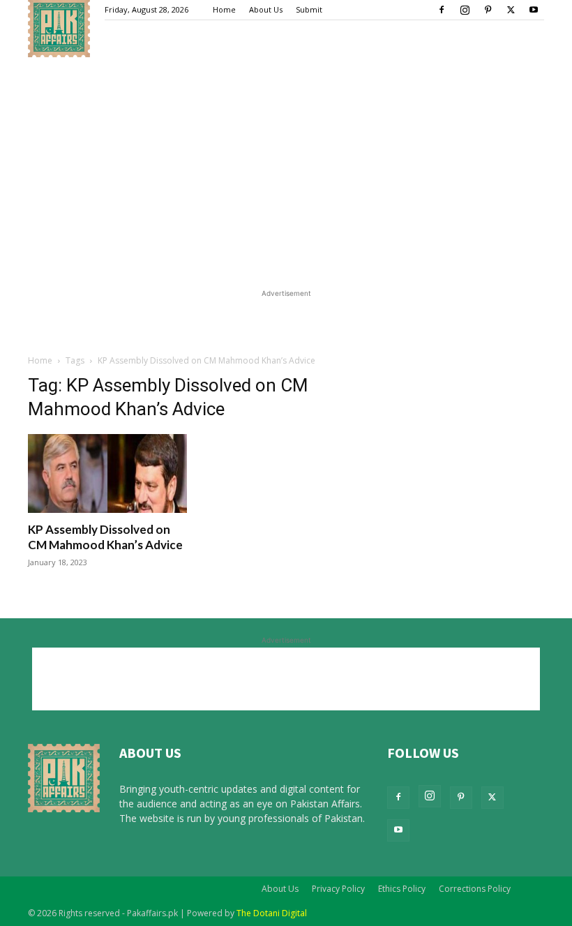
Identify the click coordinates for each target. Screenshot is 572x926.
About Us (266, 9)
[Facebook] (441, 10)
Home (224, 9)
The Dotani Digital (271, 913)
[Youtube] (533, 10)
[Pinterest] (487, 10)
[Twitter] (510, 10)
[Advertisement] (286, 171)
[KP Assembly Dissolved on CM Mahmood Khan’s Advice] (107, 473)
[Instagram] (464, 10)
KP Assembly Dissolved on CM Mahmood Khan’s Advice (105, 537)
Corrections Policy (475, 889)
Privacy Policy (338, 889)
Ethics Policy (402, 889)
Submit (309, 9)
